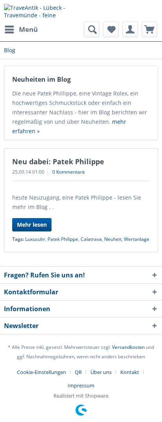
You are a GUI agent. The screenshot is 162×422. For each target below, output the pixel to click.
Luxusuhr (35, 239)
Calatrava (91, 239)
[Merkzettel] (111, 29)
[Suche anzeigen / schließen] (91, 29)
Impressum (81, 385)
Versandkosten (128, 347)
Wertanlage (136, 239)
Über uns (101, 372)
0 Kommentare (68, 172)
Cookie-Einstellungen (41, 372)
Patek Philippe (63, 239)
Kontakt (129, 372)
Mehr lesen (32, 224)
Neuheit (113, 239)
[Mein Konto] (130, 29)
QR (78, 372)
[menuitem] (21, 29)
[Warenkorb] (149, 29)
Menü (28, 29)
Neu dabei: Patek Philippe (58, 161)
